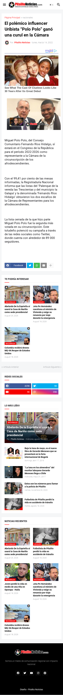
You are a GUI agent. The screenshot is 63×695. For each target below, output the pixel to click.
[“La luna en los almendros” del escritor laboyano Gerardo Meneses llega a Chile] (14, 472)
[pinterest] (45, 673)
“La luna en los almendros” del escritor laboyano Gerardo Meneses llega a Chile (39, 470)
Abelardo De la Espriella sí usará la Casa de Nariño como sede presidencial (17, 309)
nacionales (27, 17)
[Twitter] (30, 265)
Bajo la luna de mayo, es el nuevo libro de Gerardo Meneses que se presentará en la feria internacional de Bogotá (41, 452)
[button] (4, 4)
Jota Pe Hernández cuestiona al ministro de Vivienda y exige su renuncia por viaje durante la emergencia (44, 312)
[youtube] (31, 673)
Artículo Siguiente (51, 367)
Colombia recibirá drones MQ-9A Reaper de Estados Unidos (17, 350)
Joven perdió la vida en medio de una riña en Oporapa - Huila (16, 587)
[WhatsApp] (37, 265)
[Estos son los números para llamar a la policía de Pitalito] (14, 488)
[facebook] (18, 673)
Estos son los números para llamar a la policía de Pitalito (41, 485)
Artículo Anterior (11, 367)
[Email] (44, 265)
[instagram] (38, 673)
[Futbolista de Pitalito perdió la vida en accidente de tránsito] (14, 504)
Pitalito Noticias (35, 689)
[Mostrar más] (51, 265)
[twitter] (24, 673)
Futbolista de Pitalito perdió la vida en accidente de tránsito (39, 501)
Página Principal (12, 17)
